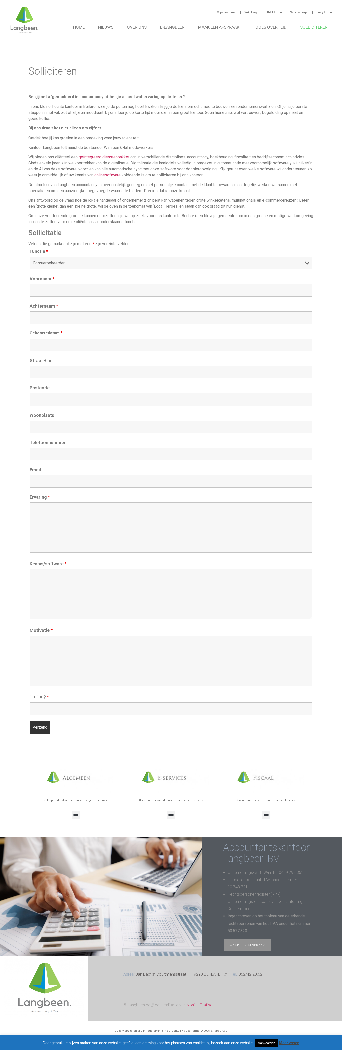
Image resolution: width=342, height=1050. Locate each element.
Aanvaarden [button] (266, 1043)
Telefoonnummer (48, 442)
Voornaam (42, 278)
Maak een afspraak (218, 27)
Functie (39, 251)
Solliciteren (314, 27)
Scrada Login (299, 12)
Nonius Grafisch (200, 1005)
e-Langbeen (172, 27)
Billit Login (274, 12)
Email (35, 469)
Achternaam (44, 306)
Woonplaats (42, 415)
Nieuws (105, 27)
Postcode (40, 387)
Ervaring (40, 497)
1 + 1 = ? (39, 697)
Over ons (137, 27)
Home (79, 27)
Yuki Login (251, 12)
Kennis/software (48, 563)
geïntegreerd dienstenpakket (104, 157)
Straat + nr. (41, 360)
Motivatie (41, 630)
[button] (76, 815)
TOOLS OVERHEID (270, 27)
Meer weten (289, 1043)
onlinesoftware (107, 175)
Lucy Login (324, 12)
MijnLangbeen (226, 12)
